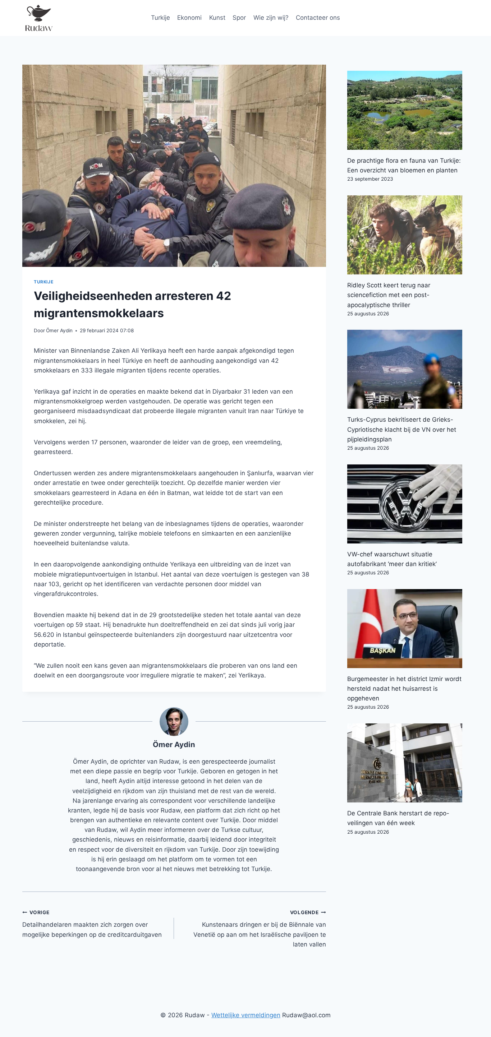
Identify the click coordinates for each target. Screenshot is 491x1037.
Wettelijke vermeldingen (245, 1015)
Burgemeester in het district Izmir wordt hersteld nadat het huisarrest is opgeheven (404, 688)
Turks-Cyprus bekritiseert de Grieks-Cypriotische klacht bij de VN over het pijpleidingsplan (401, 429)
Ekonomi (189, 17)
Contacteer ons (318, 17)
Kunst (217, 17)
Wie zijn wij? (271, 17)
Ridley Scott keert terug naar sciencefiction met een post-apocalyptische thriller (388, 295)
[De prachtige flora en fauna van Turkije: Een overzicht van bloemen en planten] (408, 110)
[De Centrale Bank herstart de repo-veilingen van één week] (408, 762)
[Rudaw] (38, 18)
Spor (239, 17)
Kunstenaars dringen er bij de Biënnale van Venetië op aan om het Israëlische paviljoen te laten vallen (259, 928)
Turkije (160, 17)
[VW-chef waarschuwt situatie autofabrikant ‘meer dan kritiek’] (408, 503)
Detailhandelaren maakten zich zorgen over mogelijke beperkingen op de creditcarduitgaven (92, 923)
